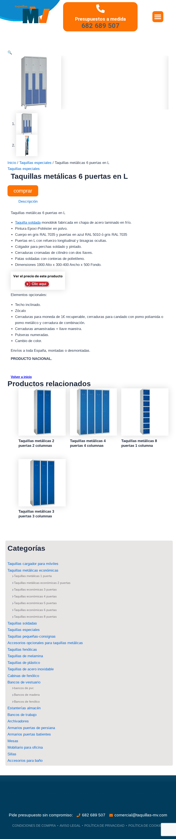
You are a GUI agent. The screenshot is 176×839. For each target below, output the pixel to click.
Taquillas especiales (24, 630)
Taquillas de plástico (24, 663)
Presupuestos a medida (100, 19)
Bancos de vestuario (24, 682)
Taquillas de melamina (25, 656)
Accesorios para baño (25, 761)
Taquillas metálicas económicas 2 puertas (42, 583)
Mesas (13, 741)
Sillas (12, 754)
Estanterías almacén (24, 708)
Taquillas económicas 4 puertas (35, 596)
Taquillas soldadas (22, 623)
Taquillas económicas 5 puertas (35, 603)
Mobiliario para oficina (25, 747)
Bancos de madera (27, 694)
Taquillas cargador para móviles (33, 564)
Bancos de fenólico (27, 701)
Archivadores (18, 721)
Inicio (12, 163)
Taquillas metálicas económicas (33, 570)
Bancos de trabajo (22, 715)
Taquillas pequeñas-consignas (32, 636)
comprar (23, 191)
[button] (157, 16)
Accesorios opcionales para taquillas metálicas (45, 643)
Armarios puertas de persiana (31, 728)
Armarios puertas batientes (29, 734)
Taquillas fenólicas (22, 650)
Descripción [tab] (28, 201)
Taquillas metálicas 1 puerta (33, 576)
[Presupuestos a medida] (100, 8)
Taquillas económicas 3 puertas (35, 589)
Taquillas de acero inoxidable (31, 669)
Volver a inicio (21, 377)
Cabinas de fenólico (23, 676)
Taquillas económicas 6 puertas (35, 610)
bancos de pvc (24, 688)
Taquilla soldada (28, 223)
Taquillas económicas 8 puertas (35, 616)
